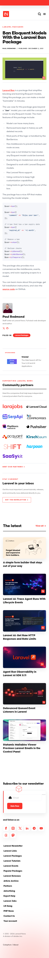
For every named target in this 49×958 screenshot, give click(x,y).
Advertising (9, 891)
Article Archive (11, 881)
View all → (41, 526)
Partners (8, 886)
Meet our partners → (14, 467)
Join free (14, 806)
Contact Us (9, 916)
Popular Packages (13, 871)
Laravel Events (11, 866)
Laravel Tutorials (12, 861)
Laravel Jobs (10, 901)
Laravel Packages (13, 27)
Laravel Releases (12, 876)
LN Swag (8, 906)
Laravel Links (10, 851)
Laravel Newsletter (13, 846)
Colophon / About (10, 945)
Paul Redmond (9, 48)
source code (9, 289)
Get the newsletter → (16, 500)
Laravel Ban (9, 90)
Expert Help (9, 896)
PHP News (9, 911)
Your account (10, 921)
